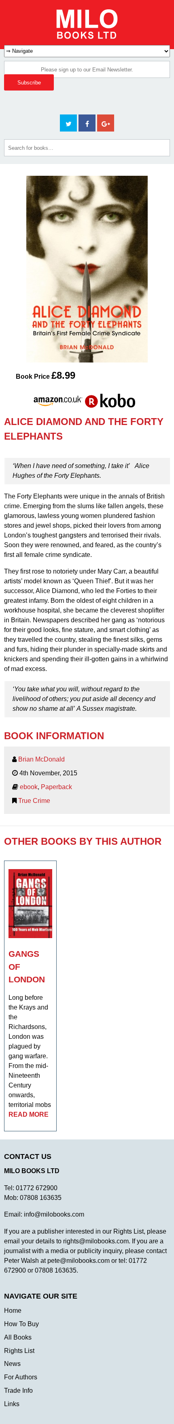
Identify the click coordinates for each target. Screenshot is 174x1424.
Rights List (19, 1350)
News (12, 1363)
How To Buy (21, 1323)
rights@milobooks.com (96, 1241)
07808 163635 (41, 1197)
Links (11, 1403)
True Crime (34, 800)
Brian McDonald (41, 759)
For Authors (20, 1377)
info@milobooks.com (54, 1214)
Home (12, 1310)
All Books (18, 1337)
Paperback (56, 786)
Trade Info (18, 1390)
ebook (29, 786)
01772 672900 (36, 1188)
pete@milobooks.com (78, 1260)
